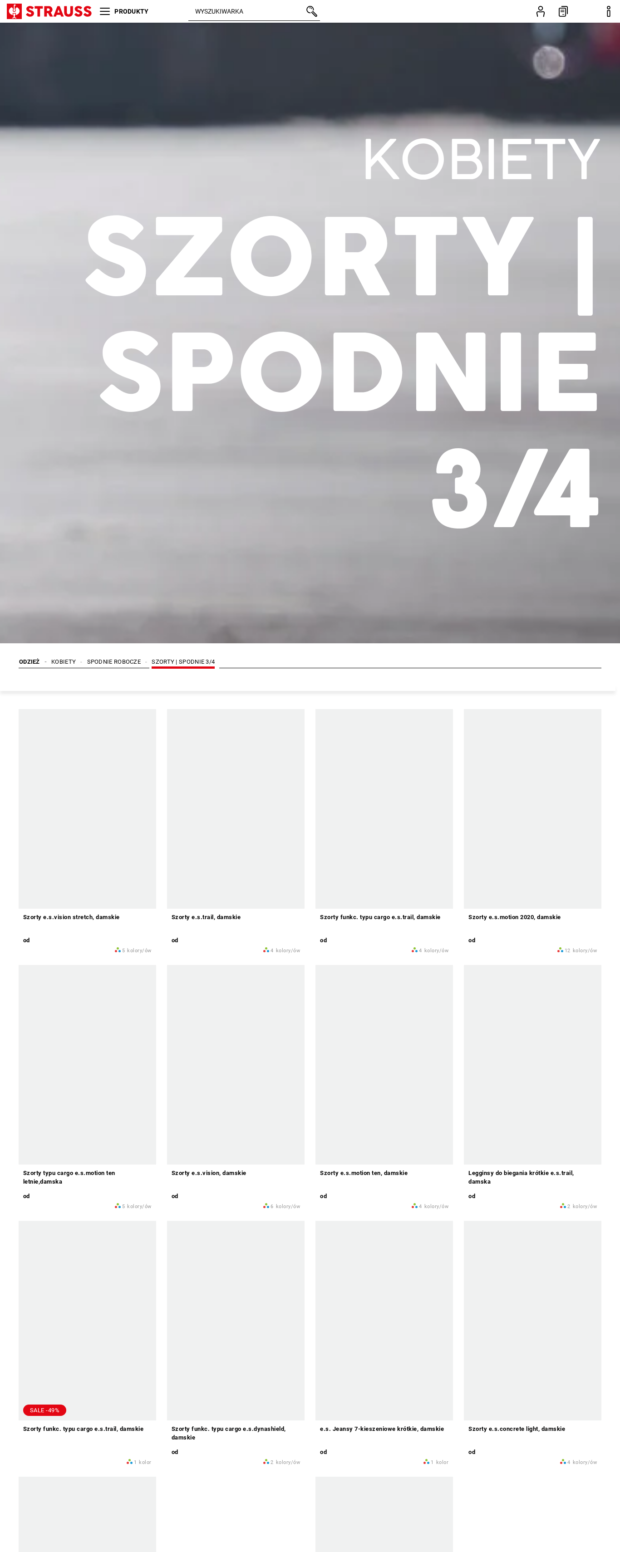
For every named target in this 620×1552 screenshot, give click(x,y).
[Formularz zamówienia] (563, 11)
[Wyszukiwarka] (311, 11)
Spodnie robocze (114, 661)
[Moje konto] (540, 11)
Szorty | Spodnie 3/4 (183, 661)
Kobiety (63, 661)
